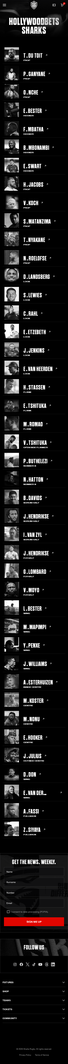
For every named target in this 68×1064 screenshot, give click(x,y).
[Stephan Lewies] (34, 294)
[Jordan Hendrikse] (34, 552)
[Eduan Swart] (34, 165)
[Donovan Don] (34, 773)
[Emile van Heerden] (34, 368)
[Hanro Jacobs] (34, 183)
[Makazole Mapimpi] (34, 626)
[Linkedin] (53, 964)
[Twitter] (28, 964)
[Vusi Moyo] (34, 589)
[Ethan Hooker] (34, 736)
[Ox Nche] (34, 91)
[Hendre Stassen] (34, 386)
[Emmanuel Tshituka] (34, 405)
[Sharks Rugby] (34, 5)
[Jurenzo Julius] (34, 755)
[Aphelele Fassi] (34, 810)
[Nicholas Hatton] (34, 478)
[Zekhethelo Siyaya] (34, 829)
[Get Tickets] (54, 5)
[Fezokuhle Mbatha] (34, 128)
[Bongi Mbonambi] (34, 147)
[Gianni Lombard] (34, 571)
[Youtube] (40, 964)
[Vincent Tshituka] (34, 442)
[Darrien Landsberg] (34, 276)
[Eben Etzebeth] (34, 331)
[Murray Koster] (34, 700)
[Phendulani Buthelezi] (34, 460)
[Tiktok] (34, 964)
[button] (4, 5)
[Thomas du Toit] (34, 54)
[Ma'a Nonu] (34, 718)
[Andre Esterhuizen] (34, 681)
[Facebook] (21, 964)
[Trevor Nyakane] (34, 239)
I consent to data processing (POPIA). (29, 912)
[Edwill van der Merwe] (34, 792)
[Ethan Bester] (34, 110)
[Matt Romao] (34, 423)
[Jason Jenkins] (34, 349)
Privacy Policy (25, 1055)
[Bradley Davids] (34, 497)
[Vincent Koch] (34, 202)
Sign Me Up (34, 921)
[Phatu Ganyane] (34, 73)
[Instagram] (15, 964)
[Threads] (46, 964)
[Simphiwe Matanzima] (34, 220)
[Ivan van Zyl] (34, 534)
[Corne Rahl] (34, 312)
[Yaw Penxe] (34, 644)
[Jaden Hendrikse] (34, 515)
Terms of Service (42, 1055)
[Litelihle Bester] (34, 607)
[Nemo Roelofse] (34, 257)
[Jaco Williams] (34, 663)
